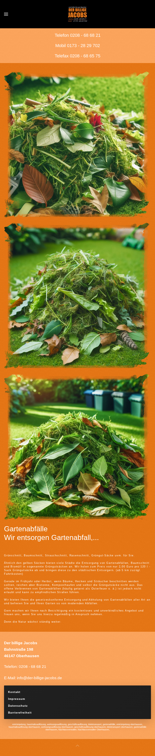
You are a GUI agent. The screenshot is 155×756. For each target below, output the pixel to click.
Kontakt (14, 692)
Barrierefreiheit (20, 712)
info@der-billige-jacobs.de (39, 678)
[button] (6, 14)
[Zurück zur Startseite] (77, 14)
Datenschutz (18, 705)
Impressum (16, 698)
